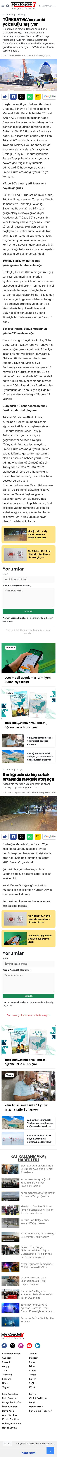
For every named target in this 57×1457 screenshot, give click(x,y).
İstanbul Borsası (10, 1406)
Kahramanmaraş (11, 1353)
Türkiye (33, 1353)
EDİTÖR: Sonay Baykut (41, 55)
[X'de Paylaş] (21, 97)
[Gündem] (28, 658)
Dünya (5, 1383)
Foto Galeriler (9, 1398)
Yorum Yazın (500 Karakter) (17, 585)
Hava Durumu (9, 1427)
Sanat (32, 1361)
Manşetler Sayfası (12, 1402)
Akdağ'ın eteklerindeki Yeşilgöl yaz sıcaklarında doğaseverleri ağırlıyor (40, 756)
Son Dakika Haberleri (40, 1410)
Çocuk (32, 1370)
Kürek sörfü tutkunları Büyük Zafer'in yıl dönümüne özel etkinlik (39, 1138)
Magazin (33, 1357)
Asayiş (19, 769)
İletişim (33, 1402)
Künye (32, 1393)
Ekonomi (7, 1378)
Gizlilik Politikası (38, 1398)
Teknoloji (20, 14)
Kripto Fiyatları (10, 1419)
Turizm (32, 1374)
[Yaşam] (28, 1085)
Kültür (32, 1387)
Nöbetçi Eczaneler (12, 1423)
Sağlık (32, 1383)
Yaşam (5, 1387)
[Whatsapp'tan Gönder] (30, 97)
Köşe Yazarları (10, 1393)
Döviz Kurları (9, 1410)
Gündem (6, 1357)
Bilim (32, 1366)
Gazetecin (8, 14)
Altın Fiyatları (9, 1414)
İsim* (5, 574)
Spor (4, 1370)
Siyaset (6, 1361)
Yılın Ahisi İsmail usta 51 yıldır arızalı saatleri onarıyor (40, 740)
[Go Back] (50, 1450)
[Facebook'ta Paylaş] (13, 97)
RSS (8, 1443)
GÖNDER (28, 611)
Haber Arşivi (36, 1406)
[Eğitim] (28, 703)
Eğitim (32, 1378)
